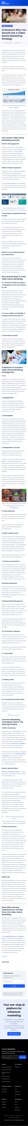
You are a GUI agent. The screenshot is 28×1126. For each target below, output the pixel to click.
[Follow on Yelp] (13, 965)
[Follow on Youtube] (25, 1045)
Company (4, 1102)
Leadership (4, 1104)
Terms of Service (19, 1115)
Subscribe (14, 986)
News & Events (18, 1094)
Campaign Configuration (6, 1067)
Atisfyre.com (17, 1067)
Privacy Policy (11, 1115)
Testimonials (4, 1091)
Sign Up (16, 1102)
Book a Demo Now (14, 1033)
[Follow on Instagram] (19, 1045)
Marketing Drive (14, 507)
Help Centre (17, 1091)
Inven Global (22, 823)
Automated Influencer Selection (6, 1073)
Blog (16, 1089)
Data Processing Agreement (13, 1117)
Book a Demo (17, 1110)
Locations (4, 1107)
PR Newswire (22, 210)
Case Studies (4, 1089)
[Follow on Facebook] (6, 965)
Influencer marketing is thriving (10, 771)
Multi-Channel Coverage (6, 1069)
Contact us (17, 1107)
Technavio (16, 107)
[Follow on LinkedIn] (10, 965)
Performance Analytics (6, 1081)
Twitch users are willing (18, 743)
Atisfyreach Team (8, 42)
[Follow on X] (3, 965)
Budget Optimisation (6, 1076)
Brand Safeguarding (6, 1078)
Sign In (16, 1104)
